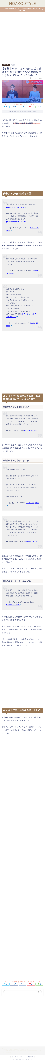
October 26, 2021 (13, 605)
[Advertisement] (22, 36)
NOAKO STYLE (22, 3)
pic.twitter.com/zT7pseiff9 (16, 222)
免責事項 (30, 1056)
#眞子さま (24, 314)
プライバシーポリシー (18, 1056)
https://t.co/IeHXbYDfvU (15, 207)
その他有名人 (6, 64)
